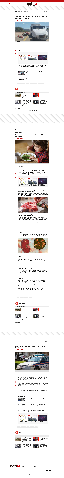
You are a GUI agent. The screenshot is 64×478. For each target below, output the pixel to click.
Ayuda (36, 474)
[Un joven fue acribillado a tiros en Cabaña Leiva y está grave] (21, 399)
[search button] (9, 0)
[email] (21, 20)
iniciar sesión (30, 110)
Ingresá (54, 3)
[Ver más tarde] (16, 20)
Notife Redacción (22, 88)
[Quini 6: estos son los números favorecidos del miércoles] (36, 95)
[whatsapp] (17, 20)
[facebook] (18, 20)
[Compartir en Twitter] (20, 20)
